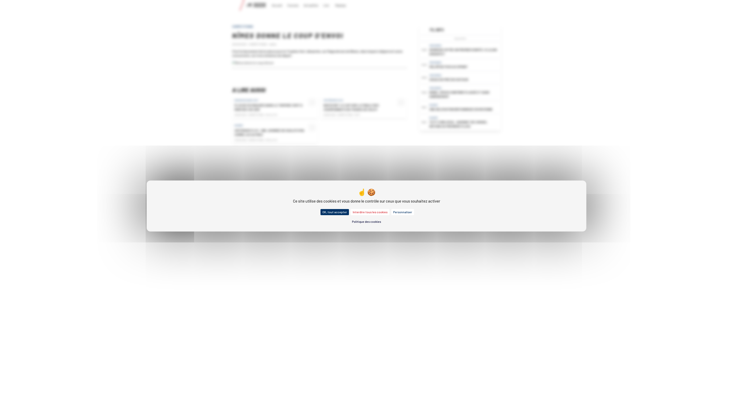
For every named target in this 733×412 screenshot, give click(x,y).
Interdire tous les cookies (370, 212)
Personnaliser (402, 212)
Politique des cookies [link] (366, 221)
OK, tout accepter (334, 212)
